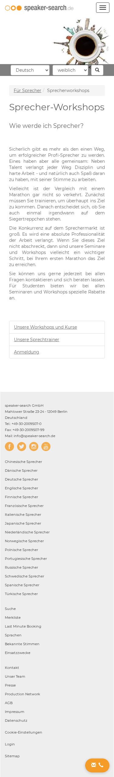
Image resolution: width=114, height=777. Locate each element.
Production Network (22, 694)
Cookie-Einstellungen (23, 732)
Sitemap (12, 756)
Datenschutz (16, 720)
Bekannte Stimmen (22, 644)
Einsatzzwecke (17, 653)
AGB (8, 703)
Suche (10, 609)
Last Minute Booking (23, 626)
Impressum (14, 712)
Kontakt (12, 668)
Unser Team (15, 676)
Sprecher (23, 462)
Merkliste (13, 617)
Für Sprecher (27, 90)
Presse (10, 685)
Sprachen (13, 635)
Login (10, 744)
